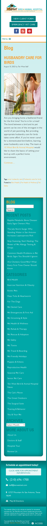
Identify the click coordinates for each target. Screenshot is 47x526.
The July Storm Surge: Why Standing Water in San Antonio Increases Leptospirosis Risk (21, 232)
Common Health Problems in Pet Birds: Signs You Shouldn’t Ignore (22, 255)
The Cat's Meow (15, 392)
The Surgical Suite (15, 403)
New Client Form (23, 18)
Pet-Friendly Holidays (17, 356)
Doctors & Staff (14, 440)
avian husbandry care (15, 179)
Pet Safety (11, 340)
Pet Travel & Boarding (17, 351)
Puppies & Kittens (15, 361)
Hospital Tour (13, 446)
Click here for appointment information (23, 472)
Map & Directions (16, 501)
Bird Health (15, 182)
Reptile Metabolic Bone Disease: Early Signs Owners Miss (22, 222)
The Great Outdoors (17, 398)
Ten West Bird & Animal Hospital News (22, 385)
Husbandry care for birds (32, 179)
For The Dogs (13, 301)
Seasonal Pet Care (15, 372)
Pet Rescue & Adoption (18, 334)
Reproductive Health (17, 367)
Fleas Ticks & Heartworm (19, 296)
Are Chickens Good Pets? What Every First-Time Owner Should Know (22, 265)
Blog (10, 202)
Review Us (12, 451)
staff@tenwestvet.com (18, 485)
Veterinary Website (15, 523)
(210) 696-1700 (19, 479)
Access (39, 523)
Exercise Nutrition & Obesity (20, 285)
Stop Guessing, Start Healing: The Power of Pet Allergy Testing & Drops (22, 244)
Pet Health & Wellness (29, 182)
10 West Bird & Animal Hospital (19, 147)
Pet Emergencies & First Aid (20, 312)
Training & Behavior (16, 409)
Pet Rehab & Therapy (17, 329)
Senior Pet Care (14, 378)
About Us (11, 435)
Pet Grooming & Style (17, 318)
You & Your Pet (14, 414)
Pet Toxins (12, 345)
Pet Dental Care (14, 307)
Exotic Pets (12, 290)
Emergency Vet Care (23, 24)
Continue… (9, 162)
